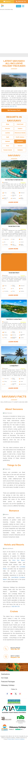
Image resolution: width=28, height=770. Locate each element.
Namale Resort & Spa (14, 226)
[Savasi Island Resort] (14, 262)
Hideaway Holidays (7, 685)
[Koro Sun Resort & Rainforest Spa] (14, 169)
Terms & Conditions (19, 739)
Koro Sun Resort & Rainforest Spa (14, 179)
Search (18, 6)
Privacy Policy (10, 739)
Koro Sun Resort (18, 560)
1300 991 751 (13, 106)
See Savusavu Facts (14, 110)
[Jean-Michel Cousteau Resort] (14, 308)
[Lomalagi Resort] (14, 355)
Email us (7, 1)
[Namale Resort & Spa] (14, 216)
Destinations (5, 674)
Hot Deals (4, 678)
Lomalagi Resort (14, 365)
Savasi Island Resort (14, 272)
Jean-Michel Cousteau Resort (14, 319)
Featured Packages (8, 681)
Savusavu (14, 155)
